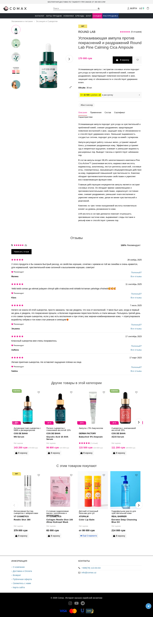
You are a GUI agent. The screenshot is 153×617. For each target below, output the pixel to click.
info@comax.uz (89, 572)
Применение (96, 112)
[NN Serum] (28, 407)
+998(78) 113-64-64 (91, 568)
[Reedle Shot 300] (28, 490)
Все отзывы (136, 276)
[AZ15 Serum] (125, 407)
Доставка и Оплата (22, 571)
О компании (19, 567)
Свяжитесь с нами (22, 583)
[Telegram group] (82, 604)
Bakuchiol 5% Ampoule (91, 437)
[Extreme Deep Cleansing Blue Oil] (125, 490)
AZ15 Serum (118, 437)
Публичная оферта (22, 579)
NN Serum (19, 437)
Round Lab (86, 31)
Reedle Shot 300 (22, 520)
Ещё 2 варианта (89, 536)
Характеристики (85, 117)
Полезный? (136, 272)
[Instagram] (70, 604)
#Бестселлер (87, 105)
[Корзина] (148, 8)
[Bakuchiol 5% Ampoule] (93, 407)
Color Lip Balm (87, 520)
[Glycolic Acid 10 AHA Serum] (60, 407)
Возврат (17, 575)
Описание (82, 112)
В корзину (124, 60)
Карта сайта (19, 587)
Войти (133, 8)
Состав (108, 112)
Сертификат (119, 112)
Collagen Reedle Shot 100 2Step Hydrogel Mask (59, 521)
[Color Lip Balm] (93, 490)
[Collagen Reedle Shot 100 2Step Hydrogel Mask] (60, 490)
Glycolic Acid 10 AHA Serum (57, 438)
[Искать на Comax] (97, 8)
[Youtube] (76, 604)
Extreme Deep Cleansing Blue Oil (124, 521)
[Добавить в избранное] (138, 60)
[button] (39, 15)
